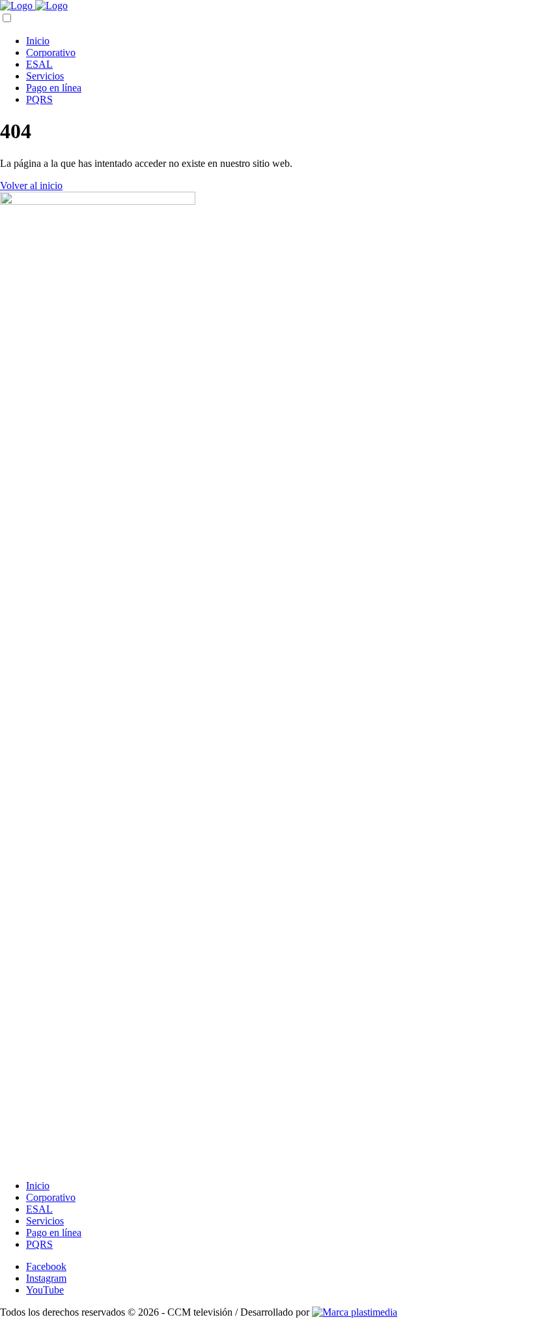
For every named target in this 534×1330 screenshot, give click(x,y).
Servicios (45, 75)
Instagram (46, 1278)
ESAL (39, 64)
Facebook (46, 1266)
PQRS (39, 99)
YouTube (45, 1289)
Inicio (37, 40)
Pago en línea (53, 87)
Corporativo (51, 52)
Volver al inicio (31, 185)
